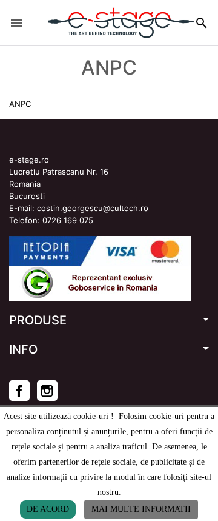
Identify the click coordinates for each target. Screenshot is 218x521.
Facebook (19, 390)
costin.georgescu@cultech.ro (92, 208)
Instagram (47, 390)
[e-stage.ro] (99, 22)
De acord (48, 509)
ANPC (20, 104)
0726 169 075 (67, 220)
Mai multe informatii (141, 509)
